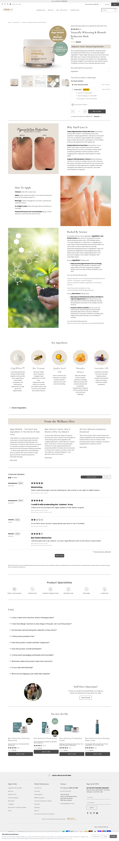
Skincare (10, 791)
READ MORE (13, 460)
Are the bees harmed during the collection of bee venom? (34, 630)
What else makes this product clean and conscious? (32, 661)
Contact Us (37, 788)
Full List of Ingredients (19, 408)
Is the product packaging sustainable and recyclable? (33, 655)
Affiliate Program (39, 798)
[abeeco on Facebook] (2, 4)
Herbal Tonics (12, 794)
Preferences (96, 836)
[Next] (108, 739)
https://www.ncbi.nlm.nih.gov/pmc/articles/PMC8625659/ (85, 323)
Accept (113, 836)
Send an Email (85, 698)
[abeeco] (8, 10)
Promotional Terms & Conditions (44, 814)
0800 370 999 (16, 4)
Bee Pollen (11, 801)
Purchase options (77, 81)
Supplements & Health (15, 788)
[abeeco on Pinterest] (7, 4)
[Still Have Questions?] (33, 692)
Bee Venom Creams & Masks (17, 807)
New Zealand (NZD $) (92, 4)
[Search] (115, 10)
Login (108, 4)
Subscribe (81, 89)
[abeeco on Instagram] (4, 4)
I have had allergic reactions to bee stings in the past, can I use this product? (42, 624)
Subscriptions (38, 794)
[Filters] (105, 477)
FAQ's (9, 811)
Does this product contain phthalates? (27, 649)
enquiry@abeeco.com (67, 803)
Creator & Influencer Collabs (43, 801)
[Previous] (10, 739)
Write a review (91, 477)
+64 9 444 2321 (66, 791)
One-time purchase (81, 85)
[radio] (72, 85)
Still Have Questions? (86, 686)
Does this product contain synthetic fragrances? (30, 642)
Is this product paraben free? (23, 636)
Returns (36, 811)
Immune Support (13, 798)
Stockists (37, 804)
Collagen (11, 804)
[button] (41, 10)
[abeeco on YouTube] (10, 4)
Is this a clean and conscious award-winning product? (33, 617)
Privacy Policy (68, 838)
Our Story (37, 791)
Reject (105, 836)
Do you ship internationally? (22, 667)
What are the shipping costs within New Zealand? (31, 674)
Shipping (37, 807)
